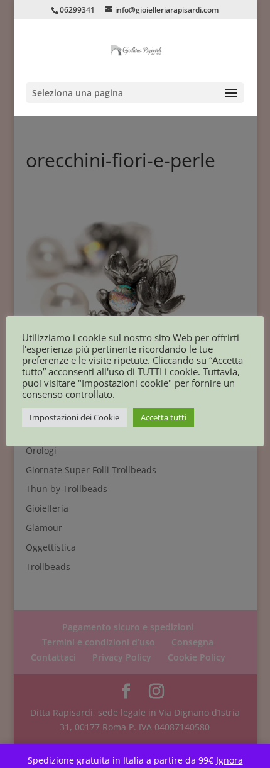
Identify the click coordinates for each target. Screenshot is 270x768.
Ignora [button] (229, 760)
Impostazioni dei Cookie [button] (74, 417)
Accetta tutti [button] (163, 417)
